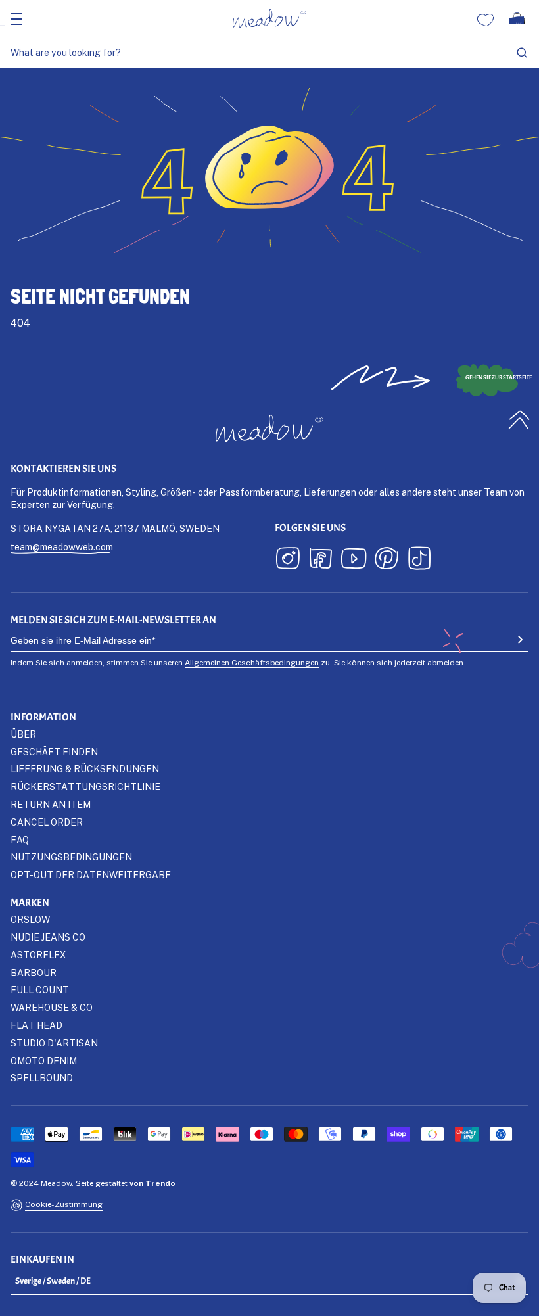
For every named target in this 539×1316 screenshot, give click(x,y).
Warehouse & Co (52, 1007)
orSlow (30, 919)
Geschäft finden (54, 751)
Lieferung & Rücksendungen (85, 768)
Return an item (51, 804)
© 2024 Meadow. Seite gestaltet (93, 1183)
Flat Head (36, 1025)
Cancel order (47, 822)
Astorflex (38, 954)
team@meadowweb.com (62, 546)
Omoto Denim (44, 1060)
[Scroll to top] (519, 419)
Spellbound (42, 1077)
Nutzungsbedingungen (71, 856)
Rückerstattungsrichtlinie (85, 786)
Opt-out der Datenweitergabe (91, 874)
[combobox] (269, 53)
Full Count (40, 989)
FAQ (20, 839)
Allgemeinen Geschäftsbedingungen (252, 662)
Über (23, 734)
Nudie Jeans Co (48, 937)
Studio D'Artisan (54, 1042)
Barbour (34, 972)
